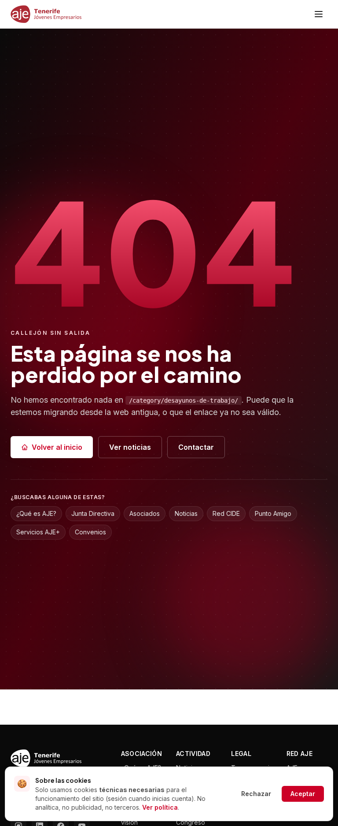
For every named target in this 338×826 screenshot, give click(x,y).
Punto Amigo (273, 513)
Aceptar (302, 793)
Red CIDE (226, 513)
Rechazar (256, 793)
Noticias (186, 513)
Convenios (90, 532)
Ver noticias (130, 447)
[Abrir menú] (318, 14)
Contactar (196, 447)
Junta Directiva (92, 513)
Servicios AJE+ (38, 532)
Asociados (144, 513)
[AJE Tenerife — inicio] (46, 14)
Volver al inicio (57, 447)
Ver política (160, 807)
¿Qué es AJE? (36, 513)
